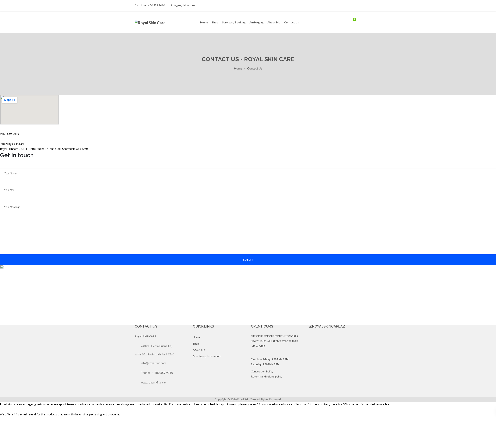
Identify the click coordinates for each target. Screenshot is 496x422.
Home (204, 22)
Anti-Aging (256, 22)
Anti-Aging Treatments (207, 356)
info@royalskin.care (183, 5)
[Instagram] (359, 6)
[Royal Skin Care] (151, 22)
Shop (215, 22)
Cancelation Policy (262, 371)
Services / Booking (233, 22)
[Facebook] (353, 6)
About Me (273, 22)
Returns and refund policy (266, 376)
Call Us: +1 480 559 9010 (150, 5)
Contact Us (291, 22)
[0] (351, 22)
